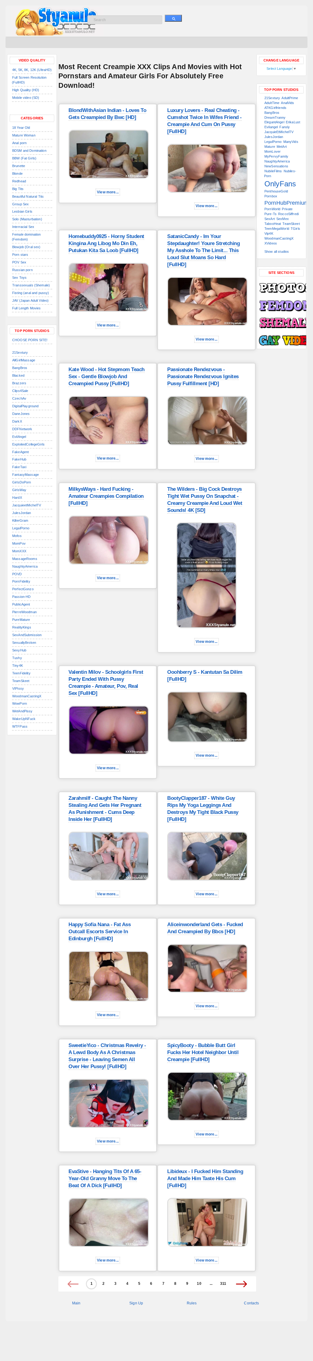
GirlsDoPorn (21, 482)
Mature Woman (23, 135)
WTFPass (20, 726)
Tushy (17, 658)
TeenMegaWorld (276, 228)
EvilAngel (19, 436)
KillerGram (20, 520)
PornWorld (272, 209)
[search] (173, 18)
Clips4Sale (20, 391)
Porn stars (20, 254)
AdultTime (271, 103)
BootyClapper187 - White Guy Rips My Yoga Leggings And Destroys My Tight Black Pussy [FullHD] (202, 808)
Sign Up (136, 1303)
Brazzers (19, 383)
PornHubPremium (286, 203)
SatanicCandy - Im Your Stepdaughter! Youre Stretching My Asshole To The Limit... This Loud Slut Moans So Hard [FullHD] (203, 250)
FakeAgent (20, 452)
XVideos (270, 243)
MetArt (282, 146)
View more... (108, 192)
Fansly (284, 127)
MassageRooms (24, 559)
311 (223, 1283)
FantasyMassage (25, 474)
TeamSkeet (20, 681)
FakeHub (19, 459)
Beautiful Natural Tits (28, 196)
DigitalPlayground (25, 406)
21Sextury (20, 352)
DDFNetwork (22, 429)
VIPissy (18, 688)
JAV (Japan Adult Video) (30, 300)
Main (76, 1303)
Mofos (17, 536)
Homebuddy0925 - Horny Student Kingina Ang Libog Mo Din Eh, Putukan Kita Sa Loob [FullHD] (106, 243)
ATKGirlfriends (275, 108)
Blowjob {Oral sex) (26, 247)
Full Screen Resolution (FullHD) (29, 80)
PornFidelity (21, 581)
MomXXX (19, 551)
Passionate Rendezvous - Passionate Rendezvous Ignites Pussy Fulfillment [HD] (203, 376)
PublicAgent (21, 604)
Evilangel (271, 127)
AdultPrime (290, 98)
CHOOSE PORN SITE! (29, 340)
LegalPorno (20, 528)
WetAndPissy (22, 711)
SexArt (269, 219)
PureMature (21, 619)
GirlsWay (19, 490)
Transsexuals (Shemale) (31, 285)
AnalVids (287, 103)
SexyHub (19, 650)
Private (287, 209)
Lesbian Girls (22, 211)
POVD (17, 574)
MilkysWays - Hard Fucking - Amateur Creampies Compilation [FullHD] (106, 496)
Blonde (17, 173)
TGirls (295, 228)
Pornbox (270, 196)
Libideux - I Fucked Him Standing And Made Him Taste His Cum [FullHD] (205, 1178)
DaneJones (21, 414)
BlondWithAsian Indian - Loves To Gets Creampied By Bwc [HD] (107, 113)
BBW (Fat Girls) (24, 158)
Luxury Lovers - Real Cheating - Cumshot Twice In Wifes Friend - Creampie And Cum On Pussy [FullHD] (204, 120)
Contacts (251, 1303)
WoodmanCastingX (26, 696)
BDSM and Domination (29, 150)
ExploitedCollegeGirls (28, 444)
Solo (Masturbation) (27, 219)
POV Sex (19, 262)
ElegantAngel (274, 122)
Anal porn (19, 143)
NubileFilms (273, 171)
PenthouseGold (276, 191)
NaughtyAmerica (25, 566)
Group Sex (20, 204)
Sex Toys (19, 277)
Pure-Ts (270, 214)
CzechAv (19, 398)
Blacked (18, 375)
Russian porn (22, 270)
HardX (17, 497)
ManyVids (290, 142)
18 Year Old (21, 127)
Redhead (19, 181)
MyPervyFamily (276, 156)
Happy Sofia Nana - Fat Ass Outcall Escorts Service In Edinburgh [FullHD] (99, 932)
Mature (269, 146)
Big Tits (18, 189)
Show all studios (276, 251)
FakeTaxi (19, 467)
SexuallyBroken (24, 642)
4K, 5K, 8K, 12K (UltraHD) (32, 70)
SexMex (282, 219)
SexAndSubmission (27, 635)
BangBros (19, 368)
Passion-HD (21, 596)
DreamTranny (275, 117)
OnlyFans (280, 184)
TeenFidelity (21, 673)
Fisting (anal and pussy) (30, 293)
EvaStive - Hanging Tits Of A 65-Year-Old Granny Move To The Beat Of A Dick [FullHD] (104, 1178)
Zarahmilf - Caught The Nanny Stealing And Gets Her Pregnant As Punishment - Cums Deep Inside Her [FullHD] (104, 808)
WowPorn (19, 703)
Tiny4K (17, 665)
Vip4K (268, 233)
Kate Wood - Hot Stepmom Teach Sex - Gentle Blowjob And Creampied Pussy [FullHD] (106, 376)
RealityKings (21, 627)
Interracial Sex (23, 227)
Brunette (18, 166)
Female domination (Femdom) (26, 237)
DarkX (17, 421)
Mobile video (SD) (25, 97)
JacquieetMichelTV (26, 505)
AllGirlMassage (23, 360)
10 (199, 1283)
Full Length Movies (26, 308)
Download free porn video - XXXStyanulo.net (64, 21)
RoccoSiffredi (288, 214)
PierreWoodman (24, 612)
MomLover (272, 151)
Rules (192, 1303)
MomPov (19, 543)
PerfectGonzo (23, 589)
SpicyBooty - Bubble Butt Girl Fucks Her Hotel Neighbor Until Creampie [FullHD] (202, 1052)
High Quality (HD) (25, 90)
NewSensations (276, 166)
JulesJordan (21, 513)
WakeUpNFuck (24, 719)
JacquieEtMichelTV (278, 132)
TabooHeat (272, 224)
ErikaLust (293, 122)
